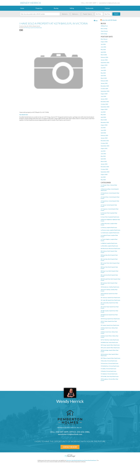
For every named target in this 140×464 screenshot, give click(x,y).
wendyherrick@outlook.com (109, 3)
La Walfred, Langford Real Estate (109, 243)
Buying (56, 8)
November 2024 (105, 86)
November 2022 (105, 122)
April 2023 (103, 117)
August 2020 (104, 174)
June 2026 (103, 47)
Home (22, 8)
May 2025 (103, 73)
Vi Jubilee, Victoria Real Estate (108, 368)
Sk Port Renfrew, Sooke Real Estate (110, 340)
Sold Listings (104, 33)
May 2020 (103, 179)
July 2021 (103, 151)
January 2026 (104, 60)
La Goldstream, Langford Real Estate (110, 232)
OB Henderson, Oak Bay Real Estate (110, 287)
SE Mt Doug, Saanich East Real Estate (110, 318)
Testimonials (89, 8)
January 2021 (104, 164)
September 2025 (105, 62)
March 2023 (104, 119)
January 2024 (104, 99)
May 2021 (103, 156)
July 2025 (103, 67)
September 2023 (105, 106)
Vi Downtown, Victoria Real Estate (109, 363)
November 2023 (105, 101)
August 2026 (104, 41)
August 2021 (104, 148)
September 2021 (105, 146)
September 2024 (105, 91)
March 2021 (104, 161)
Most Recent (104, 39)
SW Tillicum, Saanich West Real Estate (110, 358)
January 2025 (104, 83)
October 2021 (104, 143)
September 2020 (105, 172)
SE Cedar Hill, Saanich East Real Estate (110, 300)
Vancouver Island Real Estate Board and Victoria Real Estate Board (81, 460)
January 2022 (104, 138)
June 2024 (103, 96)
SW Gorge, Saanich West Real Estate (110, 345)
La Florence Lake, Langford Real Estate (110, 230)
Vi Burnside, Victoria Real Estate (109, 361)
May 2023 (103, 114)
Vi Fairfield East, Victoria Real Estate (110, 366)
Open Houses (104, 31)
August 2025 (104, 65)
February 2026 (104, 57)
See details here (23, 114)
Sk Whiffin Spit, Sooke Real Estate (109, 342)
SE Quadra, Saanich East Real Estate (110, 325)
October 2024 (104, 88)
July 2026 (103, 44)
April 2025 (103, 75)
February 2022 (104, 135)
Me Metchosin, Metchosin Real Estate (110, 248)
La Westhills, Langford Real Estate (109, 246)
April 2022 (103, 132)
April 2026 (103, 52)
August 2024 (104, 93)
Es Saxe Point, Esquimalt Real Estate (110, 217)
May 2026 (103, 49)
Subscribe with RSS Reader (109, 20)
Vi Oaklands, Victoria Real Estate (109, 374)
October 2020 (104, 169)
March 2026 (104, 54)
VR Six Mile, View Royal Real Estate (110, 376)
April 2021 (103, 159)
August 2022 (104, 125)
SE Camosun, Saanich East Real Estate (110, 297)
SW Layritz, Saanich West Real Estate (110, 347)
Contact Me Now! (70, 447)
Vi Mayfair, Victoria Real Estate (108, 371)
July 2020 (103, 177)
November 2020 (105, 166)
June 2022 (103, 130)
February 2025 (104, 80)
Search (116, 14)
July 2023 (103, 112)
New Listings (104, 28)
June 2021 (103, 153)
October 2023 (104, 104)
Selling (72, 8)
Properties (39, 8)
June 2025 (103, 70)
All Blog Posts (104, 26)
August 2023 (104, 109)
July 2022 (103, 127)
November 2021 (105, 140)
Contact (107, 8)
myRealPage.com (70, 456)
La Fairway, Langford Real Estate (109, 227)
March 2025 (104, 78)
